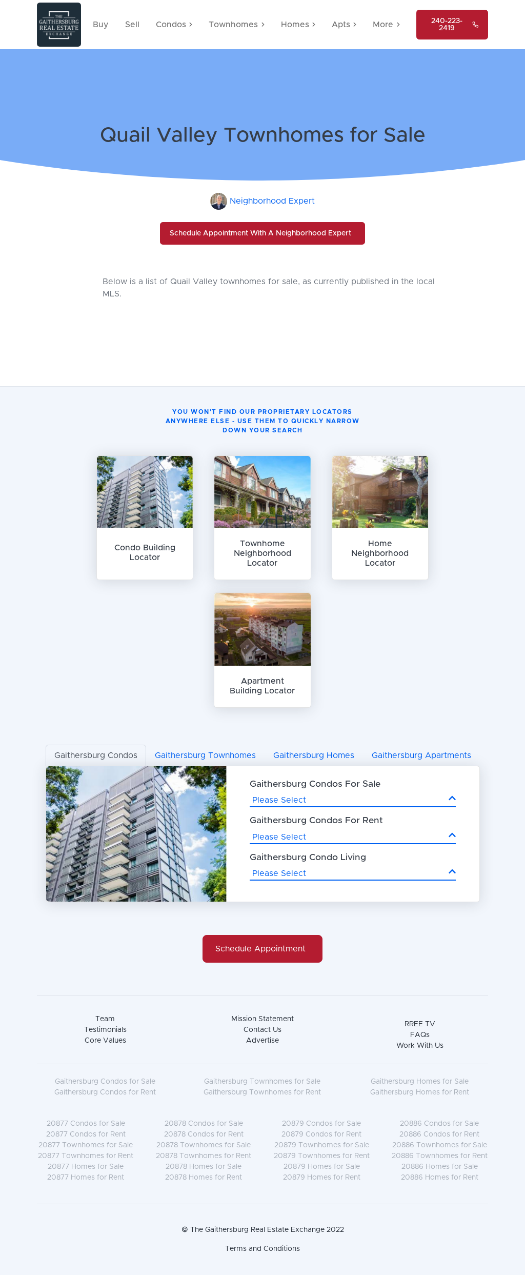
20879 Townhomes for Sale (321, 1145)
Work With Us (419, 1045)
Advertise (262, 1040)
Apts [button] (341, 25)
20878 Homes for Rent (203, 1177)
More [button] (383, 25)
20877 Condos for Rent (86, 1134)
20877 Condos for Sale (86, 1123)
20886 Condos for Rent (439, 1134)
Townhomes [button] (233, 25)
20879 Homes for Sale (322, 1166)
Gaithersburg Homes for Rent (419, 1092)
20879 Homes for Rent (321, 1177)
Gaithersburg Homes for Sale (420, 1081)
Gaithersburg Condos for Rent (105, 1092)
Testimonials (105, 1029)
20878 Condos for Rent (204, 1134)
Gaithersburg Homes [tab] (313, 755)
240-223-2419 (446, 24)
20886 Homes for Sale (439, 1166)
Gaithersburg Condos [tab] (95, 755)
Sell (132, 25)
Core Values (105, 1040)
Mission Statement (262, 1019)
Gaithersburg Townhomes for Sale (262, 1081)
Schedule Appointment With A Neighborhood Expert (260, 233)
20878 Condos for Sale (204, 1123)
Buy (101, 25)
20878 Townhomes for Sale (203, 1145)
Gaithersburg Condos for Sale (105, 1081)
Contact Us (262, 1029)
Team (105, 1019)
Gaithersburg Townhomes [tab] (205, 755)
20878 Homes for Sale (203, 1166)
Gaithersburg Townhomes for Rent (262, 1092)
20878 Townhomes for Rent (203, 1156)
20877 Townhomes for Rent (85, 1156)
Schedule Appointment (260, 949)
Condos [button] (171, 25)
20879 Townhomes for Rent (322, 1156)
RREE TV (420, 1024)
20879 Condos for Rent (321, 1134)
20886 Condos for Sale (439, 1123)
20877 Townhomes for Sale (85, 1145)
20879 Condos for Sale (321, 1123)
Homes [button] (295, 25)
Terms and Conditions (262, 1248)
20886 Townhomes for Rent (440, 1156)
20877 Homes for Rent (85, 1177)
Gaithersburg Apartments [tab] (421, 755)
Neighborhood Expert (272, 201)
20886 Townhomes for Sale (439, 1145)
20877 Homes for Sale (86, 1166)
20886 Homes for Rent (439, 1177)
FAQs (420, 1035)
